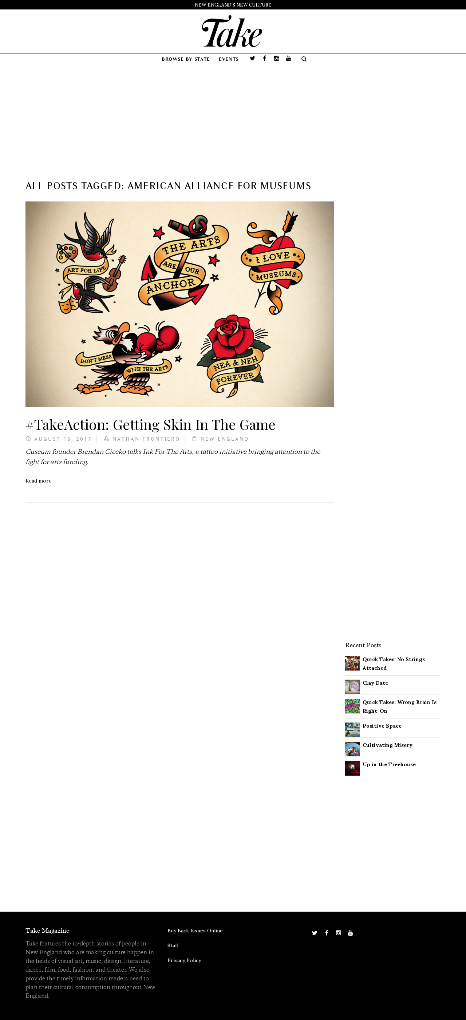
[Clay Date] (352, 686)
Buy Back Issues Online (195, 930)
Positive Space (382, 726)
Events (229, 59)
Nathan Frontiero (146, 439)
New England (225, 439)
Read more (38, 480)
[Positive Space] (352, 729)
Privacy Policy (184, 960)
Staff (173, 945)
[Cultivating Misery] (352, 748)
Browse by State (186, 59)
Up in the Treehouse (389, 764)
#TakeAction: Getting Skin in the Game (150, 424)
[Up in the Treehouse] (352, 767)
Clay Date (375, 683)
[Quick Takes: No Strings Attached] (352, 662)
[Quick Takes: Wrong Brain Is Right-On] (352, 705)
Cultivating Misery (387, 745)
